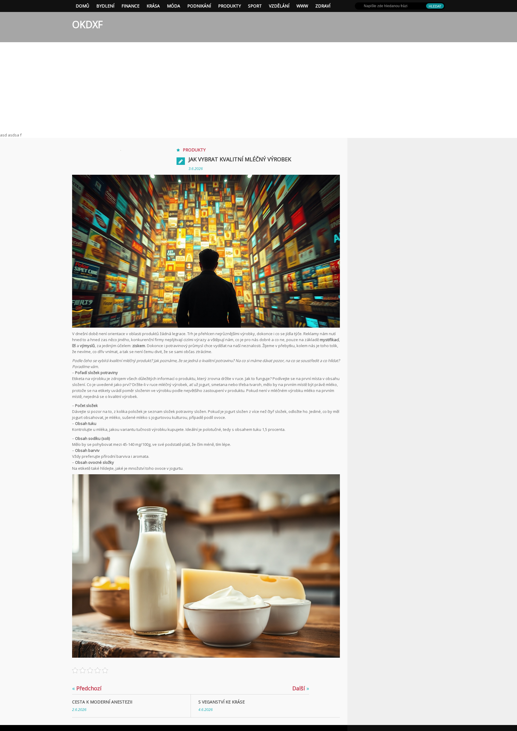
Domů (82, 6)
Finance (130, 6)
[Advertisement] (258, 87)
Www (302, 6)
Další (300, 688)
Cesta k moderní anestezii (102, 702)
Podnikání (199, 6)
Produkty (229, 6)
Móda (173, 6)
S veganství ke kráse (221, 702)
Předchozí (86, 688)
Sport (255, 6)
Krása (153, 6)
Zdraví (322, 6)
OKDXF (87, 24)
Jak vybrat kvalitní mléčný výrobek (239, 159)
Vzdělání (279, 6)
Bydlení (105, 6)
